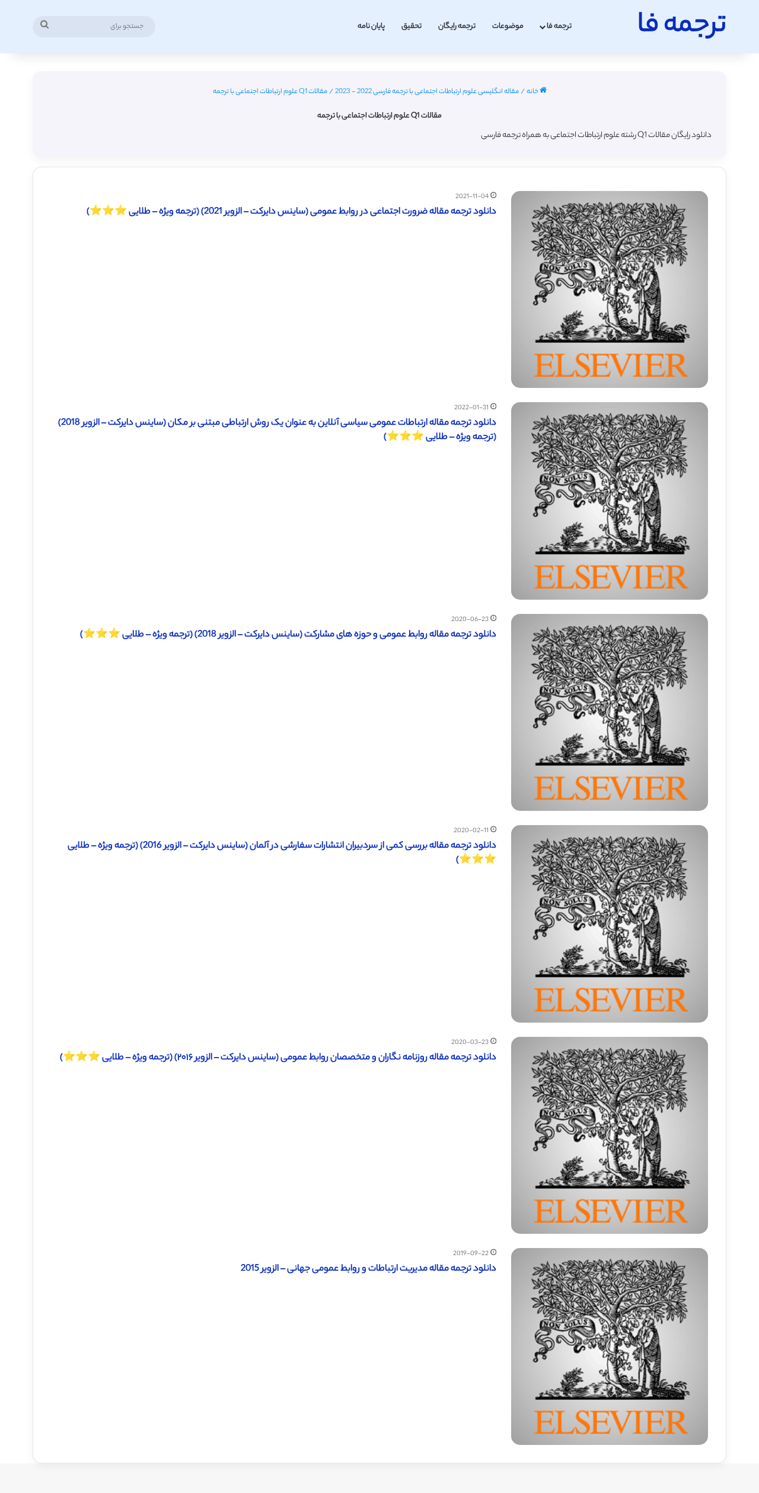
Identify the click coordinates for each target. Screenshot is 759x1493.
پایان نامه (371, 26)
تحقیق (411, 26)
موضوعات (508, 26)
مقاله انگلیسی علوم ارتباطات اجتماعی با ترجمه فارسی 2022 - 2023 (427, 92)
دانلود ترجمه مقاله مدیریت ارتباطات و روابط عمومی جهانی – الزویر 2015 (368, 1269)
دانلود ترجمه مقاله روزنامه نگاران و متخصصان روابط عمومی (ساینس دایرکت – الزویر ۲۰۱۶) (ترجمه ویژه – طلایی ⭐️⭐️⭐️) (278, 1057)
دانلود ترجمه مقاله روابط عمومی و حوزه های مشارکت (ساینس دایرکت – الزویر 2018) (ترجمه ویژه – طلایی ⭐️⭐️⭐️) (288, 635)
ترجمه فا (559, 26)
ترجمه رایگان (457, 26)
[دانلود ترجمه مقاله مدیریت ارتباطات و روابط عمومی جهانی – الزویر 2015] (609, 1346)
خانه (533, 92)
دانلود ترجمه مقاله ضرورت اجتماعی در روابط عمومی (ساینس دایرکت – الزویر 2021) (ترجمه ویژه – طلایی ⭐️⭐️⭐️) (291, 212)
